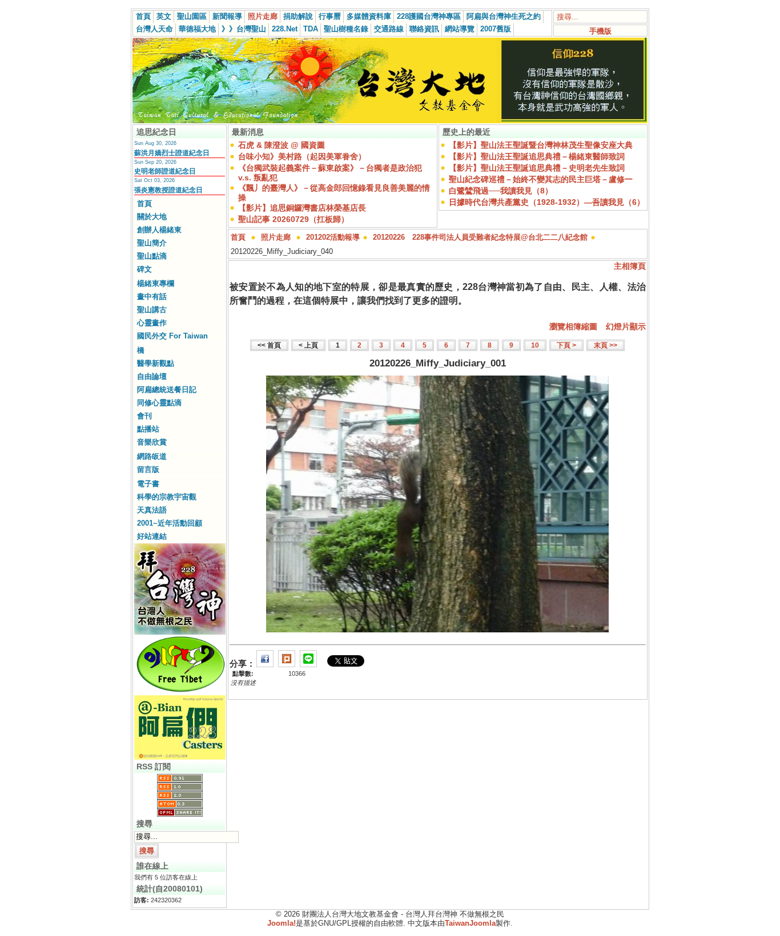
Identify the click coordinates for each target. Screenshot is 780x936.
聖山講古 (152, 309)
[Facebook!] (265, 663)
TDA (310, 29)
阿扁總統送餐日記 (166, 389)
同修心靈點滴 (159, 402)
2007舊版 (495, 29)
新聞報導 (227, 16)
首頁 (143, 16)
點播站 (148, 429)
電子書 (148, 483)
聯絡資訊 (424, 29)
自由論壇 (152, 376)
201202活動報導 (333, 237)
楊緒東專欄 (155, 283)
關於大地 (152, 216)
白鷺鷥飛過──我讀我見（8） (501, 190)
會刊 (144, 415)
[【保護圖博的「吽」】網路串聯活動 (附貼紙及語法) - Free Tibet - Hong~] (180, 691)
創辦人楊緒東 (159, 229)
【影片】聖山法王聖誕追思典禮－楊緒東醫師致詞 (537, 156)
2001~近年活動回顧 (169, 523)
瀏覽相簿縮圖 (573, 326)
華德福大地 (197, 29)
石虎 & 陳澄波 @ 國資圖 (281, 145)
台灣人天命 (154, 29)
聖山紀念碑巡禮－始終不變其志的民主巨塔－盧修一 (541, 179)
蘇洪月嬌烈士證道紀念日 (172, 153)
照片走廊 (263, 16)
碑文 (144, 269)
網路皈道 (152, 456)
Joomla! (281, 923)
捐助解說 (298, 16)
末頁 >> (605, 345)
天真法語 (152, 510)
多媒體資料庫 (369, 16)
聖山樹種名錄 (346, 29)
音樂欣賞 (152, 442)
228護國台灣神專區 (429, 16)
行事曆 (330, 16)
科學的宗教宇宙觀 (166, 497)
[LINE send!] (308, 663)
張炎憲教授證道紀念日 (168, 190)
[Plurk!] (286, 663)
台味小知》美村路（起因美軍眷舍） (302, 156)
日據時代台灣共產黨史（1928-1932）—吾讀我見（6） (547, 202)
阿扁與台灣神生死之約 (504, 16)
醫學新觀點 (155, 363)
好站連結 (152, 536)
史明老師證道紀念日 (165, 171)
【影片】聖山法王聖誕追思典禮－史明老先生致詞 (537, 167)
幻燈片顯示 (626, 326)
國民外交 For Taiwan (172, 336)
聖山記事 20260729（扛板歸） (293, 219)
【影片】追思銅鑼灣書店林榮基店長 (302, 207)
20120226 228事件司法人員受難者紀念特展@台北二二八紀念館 (480, 237)
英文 (163, 16)
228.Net (284, 29)
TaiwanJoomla (470, 923)
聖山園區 (192, 16)
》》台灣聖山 (244, 29)
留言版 (148, 469)
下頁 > (566, 345)
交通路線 (389, 29)
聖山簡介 (152, 243)
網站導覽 (460, 29)
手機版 (600, 31)
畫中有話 (152, 296)
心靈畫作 (152, 322)
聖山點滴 (152, 256)
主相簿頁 (630, 266)
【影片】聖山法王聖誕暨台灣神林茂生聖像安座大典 (541, 145)
